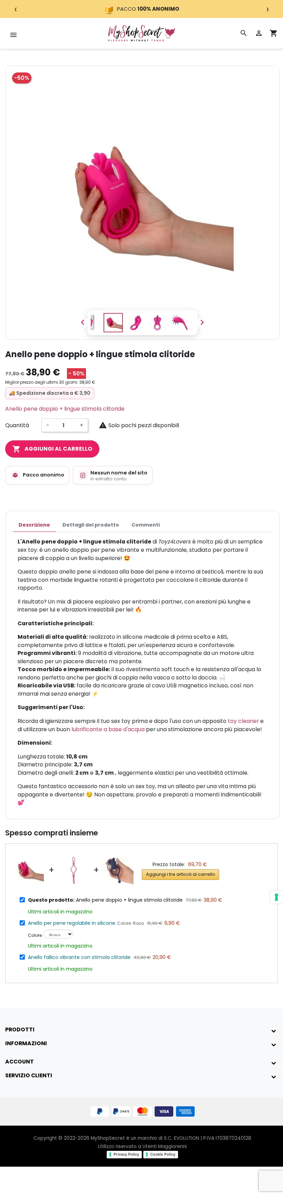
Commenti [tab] (145, 524)
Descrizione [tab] (34, 524)
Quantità (17, 425)
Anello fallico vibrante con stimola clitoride (79, 957)
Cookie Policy (162, 1154)
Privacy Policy (126, 1154)
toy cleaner (243, 721)
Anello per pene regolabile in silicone (71, 923)
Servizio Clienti (28, 1075)
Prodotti (20, 1029)
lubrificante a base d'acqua (108, 729)
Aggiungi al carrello (52, 449)
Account (19, 1061)
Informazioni (26, 1043)
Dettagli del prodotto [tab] (90, 524)
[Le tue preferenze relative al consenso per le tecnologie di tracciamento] (276, 897)
